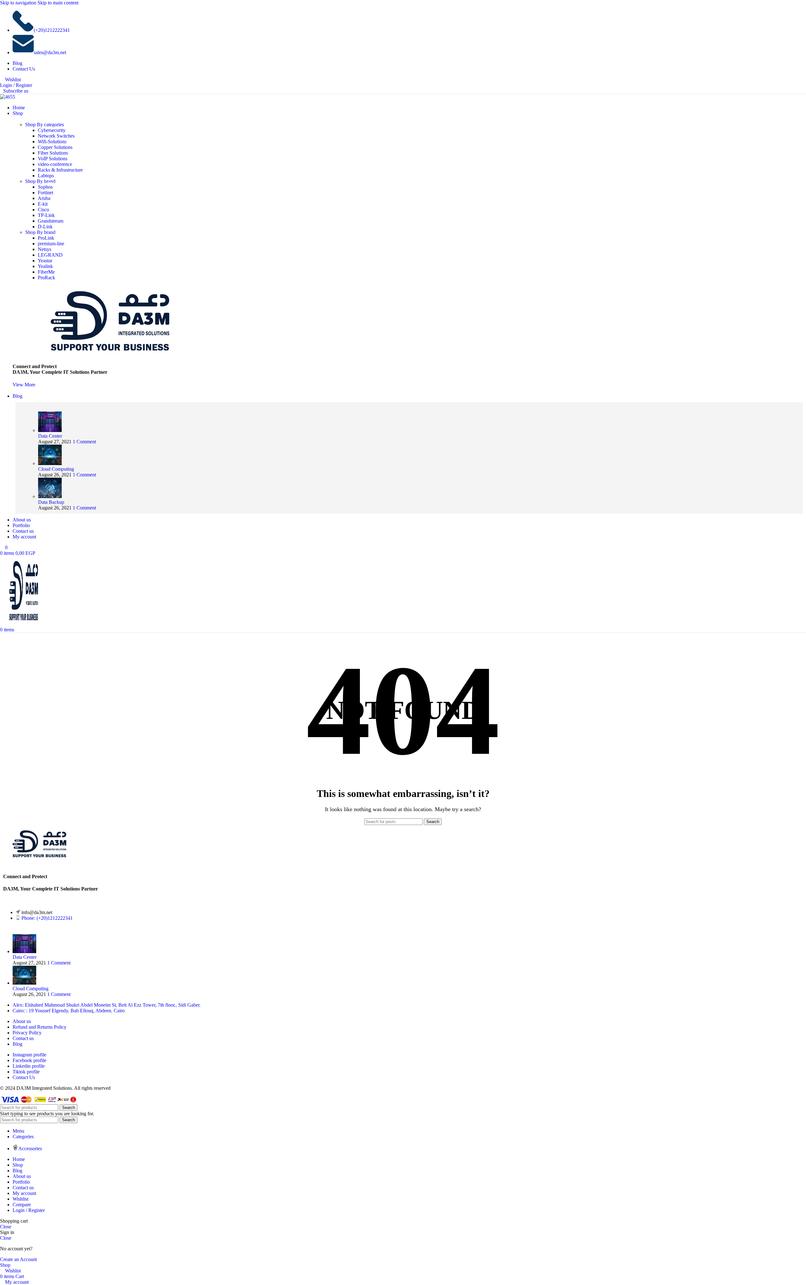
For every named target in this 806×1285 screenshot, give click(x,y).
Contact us (23, 1038)
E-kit (43, 204)
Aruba (44, 198)
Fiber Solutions (53, 153)
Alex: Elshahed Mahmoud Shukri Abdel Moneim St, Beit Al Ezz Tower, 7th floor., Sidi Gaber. (107, 1005)
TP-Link (46, 215)
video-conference (55, 164)
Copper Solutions (55, 147)
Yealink (45, 266)
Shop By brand (40, 181)
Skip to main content (57, 2)
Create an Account (18, 1259)
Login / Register (29, 1210)
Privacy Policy (27, 1032)
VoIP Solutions (52, 158)
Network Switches (56, 136)
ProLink (46, 238)
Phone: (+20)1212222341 (47, 918)
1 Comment (84, 441)
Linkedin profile (29, 1066)
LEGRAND (50, 255)
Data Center (50, 436)
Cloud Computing (56, 469)
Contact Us (24, 1077)
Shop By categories (44, 124)
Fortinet (45, 192)
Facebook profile (29, 1060)
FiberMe (46, 272)
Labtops (46, 175)
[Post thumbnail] (50, 430)
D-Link (45, 226)
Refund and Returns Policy (39, 1027)
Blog (17, 1044)
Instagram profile (29, 1054)
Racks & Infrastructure (60, 170)
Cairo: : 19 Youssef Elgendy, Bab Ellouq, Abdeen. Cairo (69, 1010)
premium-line (51, 243)
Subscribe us (15, 91)
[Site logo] (7, 97)
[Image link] (39, 858)
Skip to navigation (18, 2)
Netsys (44, 249)
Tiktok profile (26, 1071)
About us (22, 1021)
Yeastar (45, 260)
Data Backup (51, 502)
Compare (22, 1204)
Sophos (45, 187)
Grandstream (50, 221)
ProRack (46, 277)
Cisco (43, 209)
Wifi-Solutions (52, 141)
